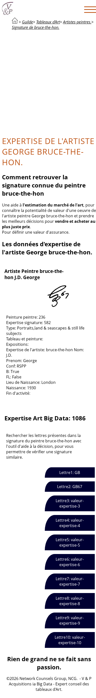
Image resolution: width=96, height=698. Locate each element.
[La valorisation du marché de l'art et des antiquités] (15, 22)
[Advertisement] (48, 82)
